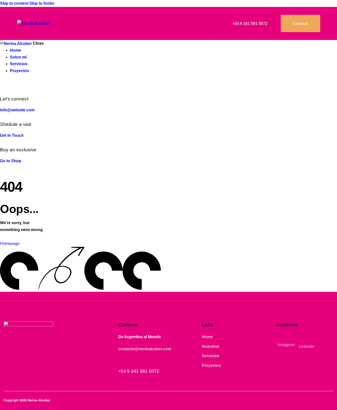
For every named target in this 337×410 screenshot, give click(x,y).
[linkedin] (8, 84)
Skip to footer (42, 3)
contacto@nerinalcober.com (144, 349)
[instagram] (2, 84)
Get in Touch (12, 135)
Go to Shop (10, 161)
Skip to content (14, 3)
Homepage (9, 243)
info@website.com (17, 110)
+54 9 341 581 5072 (138, 371)
